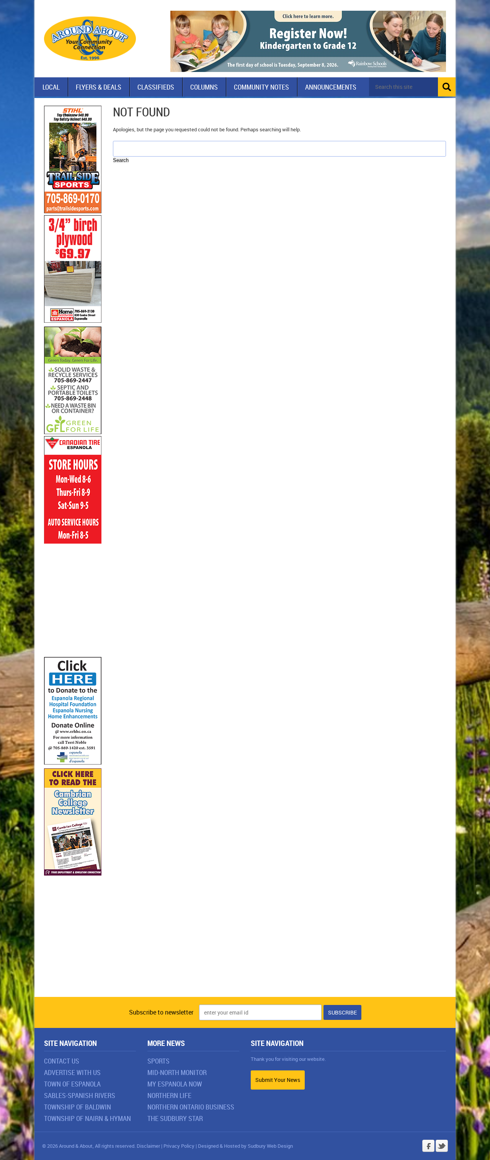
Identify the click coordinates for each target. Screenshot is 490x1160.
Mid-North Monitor (177, 1072)
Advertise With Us (72, 1072)
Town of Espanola (72, 1083)
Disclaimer (148, 1145)
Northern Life (169, 1095)
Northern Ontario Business (190, 1106)
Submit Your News (277, 1079)
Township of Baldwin (77, 1106)
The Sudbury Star (175, 1118)
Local (51, 86)
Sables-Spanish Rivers (79, 1095)
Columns (204, 86)
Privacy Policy (178, 1145)
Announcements (330, 86)
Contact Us (61, 1060)
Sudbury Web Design (270, 1145)
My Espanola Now (174, 1083)
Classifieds (155, 86)
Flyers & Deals (98, 86)
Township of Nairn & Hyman (87, 1118)
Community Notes (261, 86)
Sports (158, 1060)
